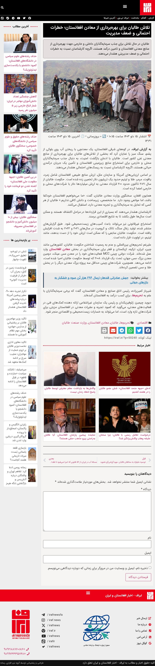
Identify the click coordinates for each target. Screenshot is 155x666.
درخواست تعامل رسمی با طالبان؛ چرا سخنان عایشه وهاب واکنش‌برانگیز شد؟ (124, 437)
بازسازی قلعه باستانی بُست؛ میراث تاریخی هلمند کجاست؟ (18, 454)
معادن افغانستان (59, 249)
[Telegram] (13, 18)
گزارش (151, 18)
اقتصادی (142, 322)
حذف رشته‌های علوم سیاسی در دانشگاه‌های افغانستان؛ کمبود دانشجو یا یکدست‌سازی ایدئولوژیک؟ (17, 405)
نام (149, 537)
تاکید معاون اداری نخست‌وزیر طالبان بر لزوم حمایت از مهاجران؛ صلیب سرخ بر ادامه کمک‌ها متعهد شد (16, 352)
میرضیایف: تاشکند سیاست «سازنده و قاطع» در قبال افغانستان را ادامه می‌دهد (16, 378)
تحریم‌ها (137, 295)
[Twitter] (24, 18)
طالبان (114, 322)
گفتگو (143, 18)
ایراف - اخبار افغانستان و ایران (123, 595)
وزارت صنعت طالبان (74, 322)
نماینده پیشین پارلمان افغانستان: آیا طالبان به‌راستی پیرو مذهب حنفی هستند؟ (69, 437)
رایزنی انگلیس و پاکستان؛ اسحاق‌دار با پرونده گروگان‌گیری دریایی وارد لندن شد (16, 432)
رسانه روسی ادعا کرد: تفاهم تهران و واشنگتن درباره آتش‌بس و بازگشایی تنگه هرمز (16, 475)
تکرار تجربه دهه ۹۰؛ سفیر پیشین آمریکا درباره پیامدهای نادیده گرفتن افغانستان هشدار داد (16, 301)
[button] (125, 6)
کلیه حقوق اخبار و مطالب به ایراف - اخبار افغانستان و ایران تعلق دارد (119, 663)
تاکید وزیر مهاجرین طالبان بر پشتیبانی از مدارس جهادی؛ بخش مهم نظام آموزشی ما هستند (16, 327)
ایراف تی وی (123, 18)
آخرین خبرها (109, 18)
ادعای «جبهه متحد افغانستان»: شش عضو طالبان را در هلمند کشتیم (124, 390)
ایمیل (148, 552)
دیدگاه (146, 489)
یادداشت (135, 18)
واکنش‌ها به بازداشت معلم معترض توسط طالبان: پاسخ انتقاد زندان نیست (69, 390)
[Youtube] (18, 18)
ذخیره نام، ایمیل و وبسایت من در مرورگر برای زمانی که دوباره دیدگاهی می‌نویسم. (97, 568)
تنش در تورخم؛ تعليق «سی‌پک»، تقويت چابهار (17, 255)
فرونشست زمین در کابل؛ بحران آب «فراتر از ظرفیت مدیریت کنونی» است (16, 276)
